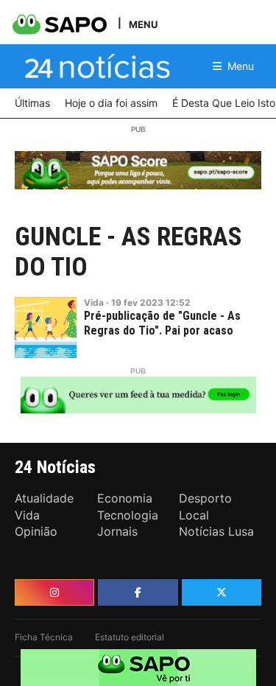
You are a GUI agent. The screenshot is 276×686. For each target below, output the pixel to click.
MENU (143, 23)
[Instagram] (54, 592)
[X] (221, 592)
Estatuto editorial (129, 637)
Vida (94, 302)
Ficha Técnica (44, 637)
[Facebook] (137, 592)
